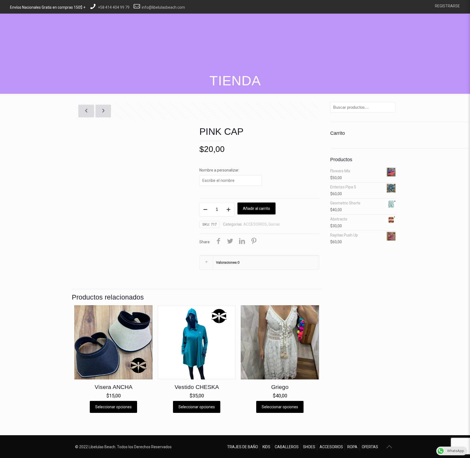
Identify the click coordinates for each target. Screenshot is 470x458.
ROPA (352, 447)
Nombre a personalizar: (219, 170)
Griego (280, 387)
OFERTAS (370, 447)
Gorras (274, 224)
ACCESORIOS (255, 224)
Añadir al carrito (256, 208)
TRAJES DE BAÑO (242, 447)
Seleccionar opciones (113, 407)
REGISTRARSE (447, 6)
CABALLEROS (287, 447)
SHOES (309, 447)
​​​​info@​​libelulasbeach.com (163, 7)
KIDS (266, 447)
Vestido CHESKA (197, 387)
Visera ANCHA (113, 387)
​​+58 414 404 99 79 (113, 7)
